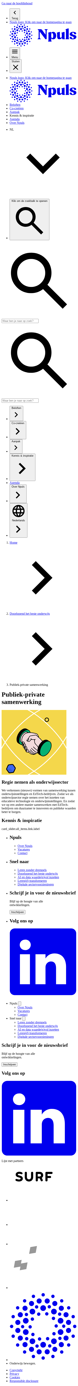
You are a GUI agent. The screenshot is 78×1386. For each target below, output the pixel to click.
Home (13, 542)
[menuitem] (43, 14)
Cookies (15, 1377)
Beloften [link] (15, 104)
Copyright (16, 1370)
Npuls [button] (13, 1003)
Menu (15, 57)
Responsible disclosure (24, 1381)
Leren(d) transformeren (32, 1033)
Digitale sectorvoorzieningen (36, 1036)
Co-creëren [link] (17, 108)
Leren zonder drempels (32, 1022)
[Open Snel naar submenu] (23, 1018)
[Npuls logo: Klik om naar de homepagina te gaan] (43, 1359)
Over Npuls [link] (17, 122)
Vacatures (24, 1011)
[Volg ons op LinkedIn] (43, 996)
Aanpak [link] (15, 112)
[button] (17, 3)
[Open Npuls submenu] (19, 1003)
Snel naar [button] (15, 1018)
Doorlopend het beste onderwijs (30, 613)
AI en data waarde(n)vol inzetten (38, 1029)
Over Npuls (25, 1007)
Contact (22, 1014)
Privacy (14, 1373)
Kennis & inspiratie (22, 115)
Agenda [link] (15, 119)
